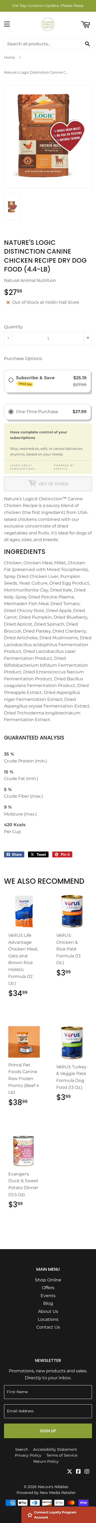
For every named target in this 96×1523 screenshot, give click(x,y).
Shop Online (48, 1279)
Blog (48, 1303)
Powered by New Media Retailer (46, 1492)
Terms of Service (61, 1455)
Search (21, 1449)
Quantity (13, 326)
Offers (48, 1287)
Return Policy (46, 1461)
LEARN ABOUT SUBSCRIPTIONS (22, 467)
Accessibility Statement (55, 1449)
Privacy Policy (28, 1455)
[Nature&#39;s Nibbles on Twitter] (69, 1471)
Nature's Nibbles (53, 1487)
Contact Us (48, 1327)
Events (48, 1295)
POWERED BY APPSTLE (64, 467)
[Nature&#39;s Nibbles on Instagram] (87, 1471)
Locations (48, 1319)
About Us (48, 1311)
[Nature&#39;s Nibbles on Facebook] (78, 1471)
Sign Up (48, 1431)
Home (9, 57)
